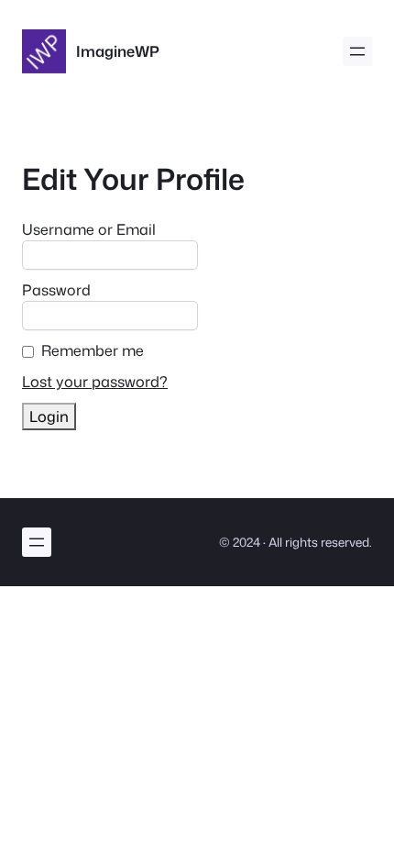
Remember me (92, 350)
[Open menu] (357, 51)
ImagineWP (117, 50)
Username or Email (89, 229)
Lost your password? (95, 381)
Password (56, 290)
